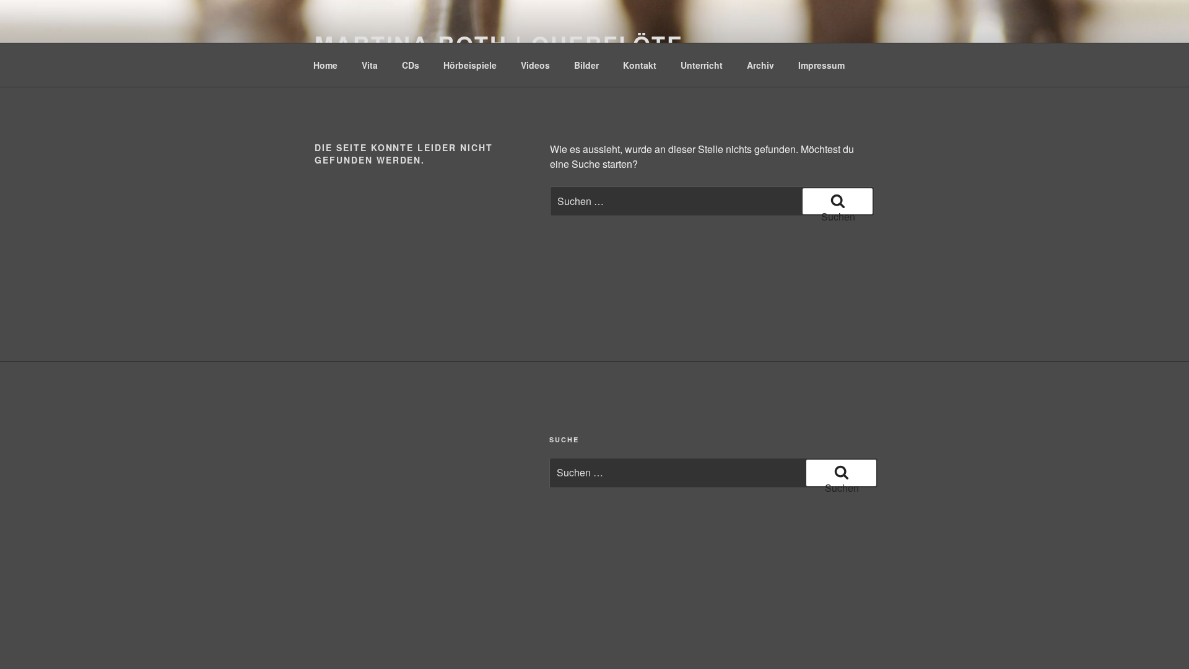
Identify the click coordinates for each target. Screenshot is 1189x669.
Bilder (586, 65)
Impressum (821, 65)
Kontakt (639, 65)
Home (325, 65)
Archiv (760, 65)
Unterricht (702, 65)
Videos (535, 65)
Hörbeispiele (470, 65)
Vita (370, 65)
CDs (410, 65)
